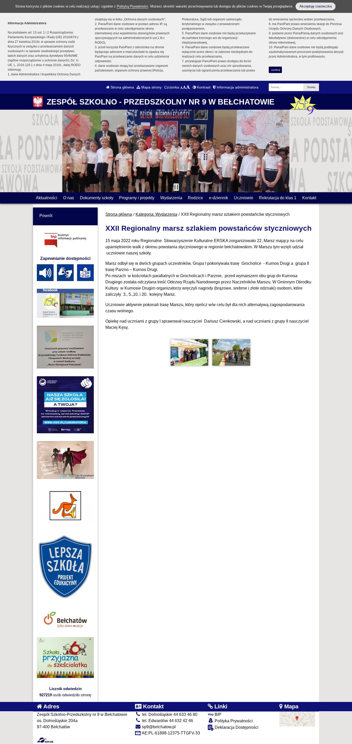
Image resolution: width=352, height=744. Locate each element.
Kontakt (309, 198)
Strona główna (122, 87)
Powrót (45, 215)
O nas (68, 198)
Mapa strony (151, 87)
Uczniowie (243, 198)
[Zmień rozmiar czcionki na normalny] (181, 87)
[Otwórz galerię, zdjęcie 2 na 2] (231, 352)
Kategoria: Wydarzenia (156, 214)
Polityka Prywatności (233, 721)
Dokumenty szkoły (96, 198)
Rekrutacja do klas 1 (277, 198)
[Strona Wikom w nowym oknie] (45, 740)
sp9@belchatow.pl (158, 727)
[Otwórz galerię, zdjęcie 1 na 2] (189, 352)
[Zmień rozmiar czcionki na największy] (188, 87)
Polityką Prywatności (132, 6)
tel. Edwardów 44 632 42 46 (167, 720)
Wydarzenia (171, 198)
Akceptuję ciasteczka (315, 6)
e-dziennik (218, 198)
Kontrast (203, 87)
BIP (217, 714)
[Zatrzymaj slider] (176, 187)
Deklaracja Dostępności (236, 727)
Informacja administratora (237, 87)
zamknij (275, 69)
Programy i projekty (136, 198)
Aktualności (46, 198)
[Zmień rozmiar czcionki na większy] (184, 87)
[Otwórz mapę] (297, 718)
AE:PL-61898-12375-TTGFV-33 (170, 733)
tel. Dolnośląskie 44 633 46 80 (169, 714)
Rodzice (195, 198)
